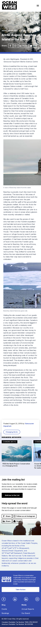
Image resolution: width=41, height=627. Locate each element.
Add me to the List (12, 495)
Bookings (5, 613)
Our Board (26, 613)
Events (4, 609)
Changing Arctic (12, 432)
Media (24, 605)
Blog (23, 31)
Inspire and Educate (10, 31)
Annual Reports (28, 609)
